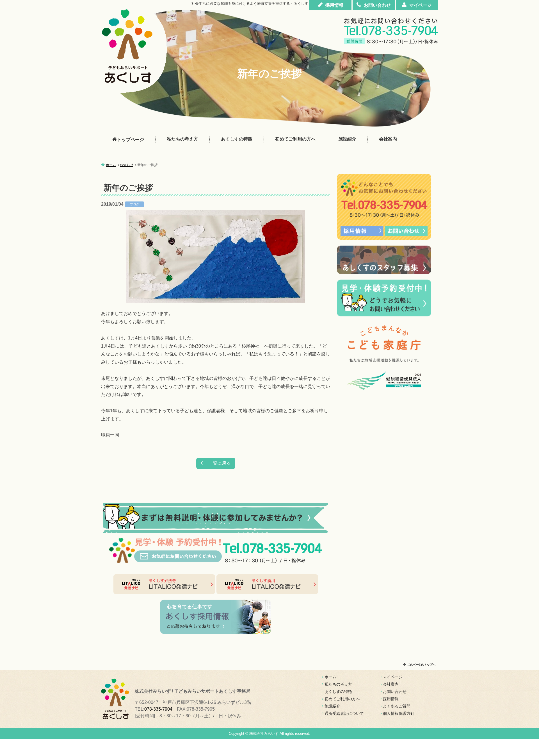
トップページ (130, 139)
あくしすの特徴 (236, 139)
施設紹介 (347, 139)
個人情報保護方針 (398, 713)
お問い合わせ (377, 5)
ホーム (111, 165)
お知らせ (126, 165)
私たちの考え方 (182, 139)
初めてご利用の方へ (295, 139)
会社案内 (388, 139)
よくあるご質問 (396, 706)
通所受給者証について (344, 713)
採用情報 (334, 5)
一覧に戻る (219, 463)
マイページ (420, 5)
